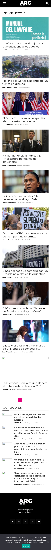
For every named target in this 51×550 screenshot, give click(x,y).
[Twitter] (32, 521)
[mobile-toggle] (4, 3)
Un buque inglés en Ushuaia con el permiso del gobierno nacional (29, 417)
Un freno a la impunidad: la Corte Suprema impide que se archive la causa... (30, 462)
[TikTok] (25, 521)
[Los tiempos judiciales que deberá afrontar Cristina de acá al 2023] (25, 368)
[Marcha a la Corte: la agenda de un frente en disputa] (25, 66)
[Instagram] (18, 521)
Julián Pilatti (7, 277)
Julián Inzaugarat (9, 165)
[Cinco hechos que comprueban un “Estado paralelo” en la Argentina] (25, 256)
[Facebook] (12, 521)
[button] (47, 3)
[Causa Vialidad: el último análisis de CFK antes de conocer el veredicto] (25, 331)
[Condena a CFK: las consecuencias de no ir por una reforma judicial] (25, 218)
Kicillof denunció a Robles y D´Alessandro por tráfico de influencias (21, 158)
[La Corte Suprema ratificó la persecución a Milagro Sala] (25, 181)
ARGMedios (6, 50)
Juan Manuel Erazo (9, 87)
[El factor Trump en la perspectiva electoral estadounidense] (25, 103)
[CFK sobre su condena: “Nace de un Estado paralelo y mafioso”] (25, 293)
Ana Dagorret (7, 124)
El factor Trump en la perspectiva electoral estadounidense (24, 120)
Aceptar (26, 546)
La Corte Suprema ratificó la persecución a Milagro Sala (20, 198)
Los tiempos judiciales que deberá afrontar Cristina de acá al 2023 (24, 384)
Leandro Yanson (8, 389)
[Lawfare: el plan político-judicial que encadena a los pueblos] (25, 28)
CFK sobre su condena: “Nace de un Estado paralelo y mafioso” (23, 310)
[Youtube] (38, 521)
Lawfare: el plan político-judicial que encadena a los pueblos (23, 45)
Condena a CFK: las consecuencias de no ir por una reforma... (24, 235)
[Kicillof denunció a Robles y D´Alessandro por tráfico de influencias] (25, 141)
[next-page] (30, 400)
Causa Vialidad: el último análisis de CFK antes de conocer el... (23, 347)
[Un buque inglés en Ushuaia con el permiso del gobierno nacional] (7, 418)
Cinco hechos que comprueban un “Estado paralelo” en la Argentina (25, 272)
